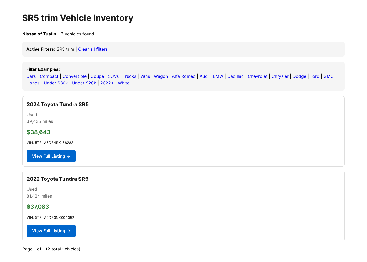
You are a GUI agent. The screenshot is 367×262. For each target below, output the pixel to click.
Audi (204, 76)
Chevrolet (258, 76)
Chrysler (280, 76)
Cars (31, 76)
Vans (145, 76)
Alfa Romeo (184, 76)
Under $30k (56, 83)
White (123, 83)
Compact (49, 76)
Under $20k (84, 83)
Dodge (299, 76)
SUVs (113, 76)
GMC (328, 76)
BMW (218, 76)
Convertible (75, 76)
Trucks (129, 76)
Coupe (97, 76)
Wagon (161, 76)
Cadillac (235, 76)
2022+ (107, 83)
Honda (33, 83)
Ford (314, 76)
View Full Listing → (51, 156)
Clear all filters (93, 49)
